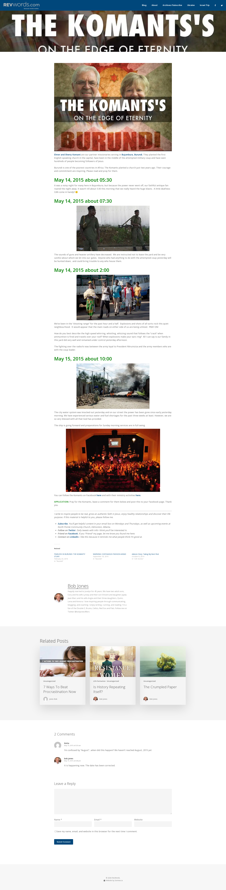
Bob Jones (78, 586)
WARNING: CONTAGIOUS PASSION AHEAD (109, 554)
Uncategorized (49, 681)
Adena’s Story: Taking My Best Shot (145, 554)
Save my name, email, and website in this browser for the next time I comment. (96, 831)
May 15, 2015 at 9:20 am (72, 745)
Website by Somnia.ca (114, 880)
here (99, 495)
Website (138, 819)
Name (58, 819)
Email (97, 819)
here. (138, 495)
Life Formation (99, 681)
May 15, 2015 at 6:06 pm (72, 761)
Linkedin (74, 536)
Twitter (71, 530)
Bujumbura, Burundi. (132, 154)
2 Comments (151, 51)
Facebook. (73, 533)
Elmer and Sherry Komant (67, 154)
